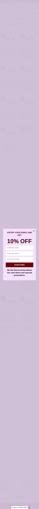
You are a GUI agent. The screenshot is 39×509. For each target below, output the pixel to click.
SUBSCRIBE (19, 265)
